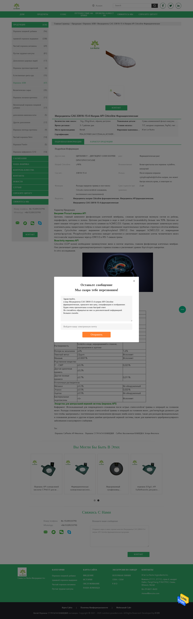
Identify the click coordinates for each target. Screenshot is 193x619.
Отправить (96, 334)
